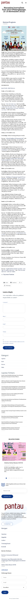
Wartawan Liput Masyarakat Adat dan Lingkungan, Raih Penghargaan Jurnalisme (13, 559)
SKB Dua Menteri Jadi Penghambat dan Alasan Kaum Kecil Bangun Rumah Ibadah (13, 381)
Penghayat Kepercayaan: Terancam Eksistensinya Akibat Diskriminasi (10, 428)
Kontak (3, 546)
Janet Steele (4, 88)
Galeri (3, 540)
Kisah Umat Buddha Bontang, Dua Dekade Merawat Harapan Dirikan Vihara (12, 376)
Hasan (13, 105)
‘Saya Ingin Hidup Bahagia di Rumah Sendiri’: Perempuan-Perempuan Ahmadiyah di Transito (13, 405)
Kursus (5, 22)
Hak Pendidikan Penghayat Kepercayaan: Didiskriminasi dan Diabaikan (12, 422)
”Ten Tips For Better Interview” (13, 269)
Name (4, 316)
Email (4, 324)
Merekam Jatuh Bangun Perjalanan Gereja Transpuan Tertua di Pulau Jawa (12, 417)
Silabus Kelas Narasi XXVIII (13, 463)
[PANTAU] (5, 2)
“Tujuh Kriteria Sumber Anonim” (14, 268)
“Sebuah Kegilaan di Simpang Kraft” (15, 138)
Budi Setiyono (11, 88)
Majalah (3, 537)
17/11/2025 (13, 465)
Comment (5, 302)
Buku (2, 367)
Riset (2, 361)
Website (4, 331)
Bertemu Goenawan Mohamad (9, 555)
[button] (7, 524)
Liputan (3, 358)
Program (12, 22)
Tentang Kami (5, 543)
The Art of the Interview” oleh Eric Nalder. (13, 271)
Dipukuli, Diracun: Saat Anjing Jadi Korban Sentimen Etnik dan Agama (12, 394)
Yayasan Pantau (8, 274)
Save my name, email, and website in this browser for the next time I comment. (13, 342)
